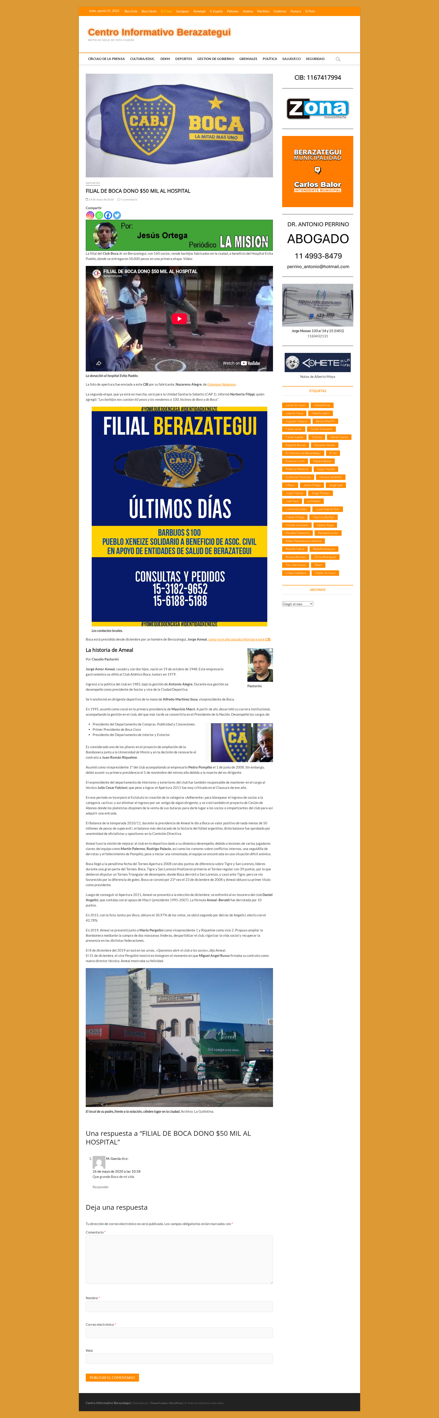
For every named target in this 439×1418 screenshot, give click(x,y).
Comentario (96, 1232)
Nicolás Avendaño (297, 525)
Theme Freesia (158, 1403)
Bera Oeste (149, 11)
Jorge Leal (336, 485)
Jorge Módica (294, 493)
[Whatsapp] (99, 215)
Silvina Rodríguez (325, 557)
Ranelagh (199, 11)
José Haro (292, 501)
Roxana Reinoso (296, 557)
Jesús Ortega (312, 485)
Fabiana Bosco (322, 461)
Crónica (317, 437)
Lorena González (296, 509)
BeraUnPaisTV (325, 421)
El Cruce (166, 11)
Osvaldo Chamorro (297, 533)
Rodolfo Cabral (295, 549)
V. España (216, 11)
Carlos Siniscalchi (321, 429)
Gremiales (248, 59)
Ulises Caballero (296, 573)
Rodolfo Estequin (324, 549)
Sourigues (182, 11)
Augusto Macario (296, 421)
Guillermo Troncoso (298, 477)
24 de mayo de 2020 (101, 199)
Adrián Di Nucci (295, 405)
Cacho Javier (294, 429)
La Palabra (313, 501)
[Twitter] (117, 215)
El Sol (333, 453)
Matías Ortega (295, 517)
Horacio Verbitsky (330, 477)
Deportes (183, 59)
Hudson (248, 11)
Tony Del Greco (296, 565)
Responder (101, 1187)
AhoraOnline (322, 405)
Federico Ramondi (297, 469)
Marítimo (263, 11)
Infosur (290, 485)
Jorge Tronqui (320, 493)
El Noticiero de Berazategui (303, 453)
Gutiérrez (280, 11)
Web (89, 1350)
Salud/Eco (291, 59)
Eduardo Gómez (324, 445)
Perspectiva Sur (328, 533)
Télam (318, 565)
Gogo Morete (326, 469)
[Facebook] (108, 215)
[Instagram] (90, 215)
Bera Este (131, 11)
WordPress (176, 1403)
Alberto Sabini (320, 413)
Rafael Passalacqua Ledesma (303, 541)
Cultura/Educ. (142, 59)
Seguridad (315, 59)
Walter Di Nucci (325, 573)
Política (270, 59)
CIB (267, 639)
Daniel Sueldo (339, 437)
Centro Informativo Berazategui (159, 32)
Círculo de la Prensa (106, 59)
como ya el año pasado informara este (236, 639)
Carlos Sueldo (294, 437)
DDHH (165, 59)
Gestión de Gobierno (215, 59)
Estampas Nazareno (221, 384)
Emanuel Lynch (295, 461)
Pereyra (296, 11)
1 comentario (128, 199)
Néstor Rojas (325, 525)
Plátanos (232, 11)
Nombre (93, 1298)
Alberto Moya (294, 413)
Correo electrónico (101, 1324)
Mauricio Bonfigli (323, 517)
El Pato (310, 11)
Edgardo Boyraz (296, 445)
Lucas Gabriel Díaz (328, 509)
